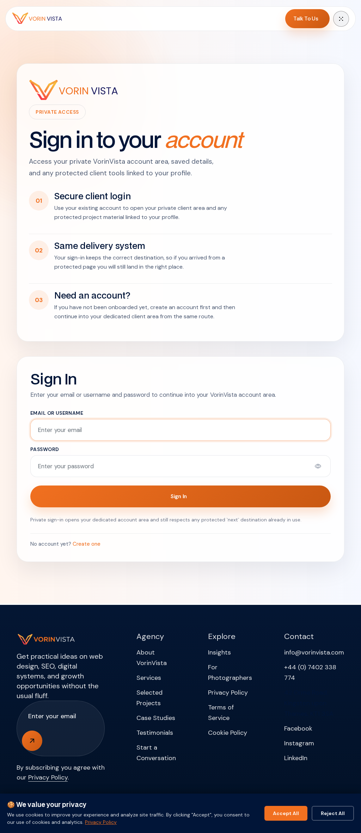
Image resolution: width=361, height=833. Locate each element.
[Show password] (318, 466)
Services (148, 678)
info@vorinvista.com (314, 652)
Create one (86, 543)
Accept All (286, 813)
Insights (219, 652)
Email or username (56, 413)
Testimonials (154, 732)
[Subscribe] (32, 741)
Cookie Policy (227, 732)
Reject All (333, 813)
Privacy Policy (48, 777)
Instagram (299, 743)
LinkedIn (295, 758)
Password (44, 449)
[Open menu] (341, 19)
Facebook (298, 728)
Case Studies (155, 718)
